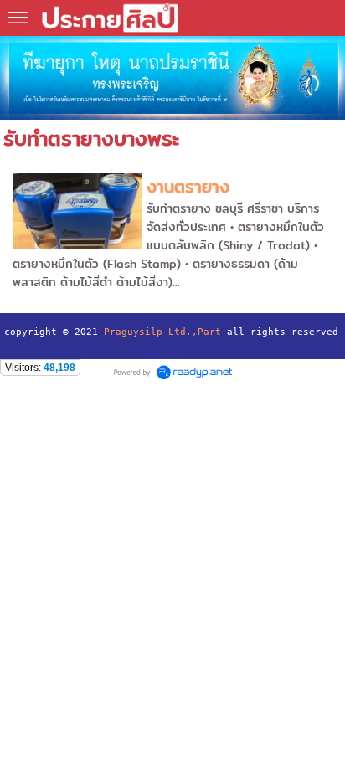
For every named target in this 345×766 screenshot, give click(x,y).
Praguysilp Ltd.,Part (162, 331)
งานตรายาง (188, 186)
